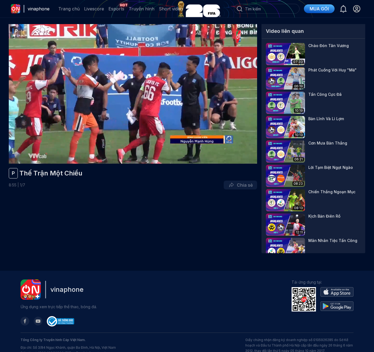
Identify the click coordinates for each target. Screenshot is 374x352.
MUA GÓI (319, 8)
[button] (356, 8)
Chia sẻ (244, 185)
